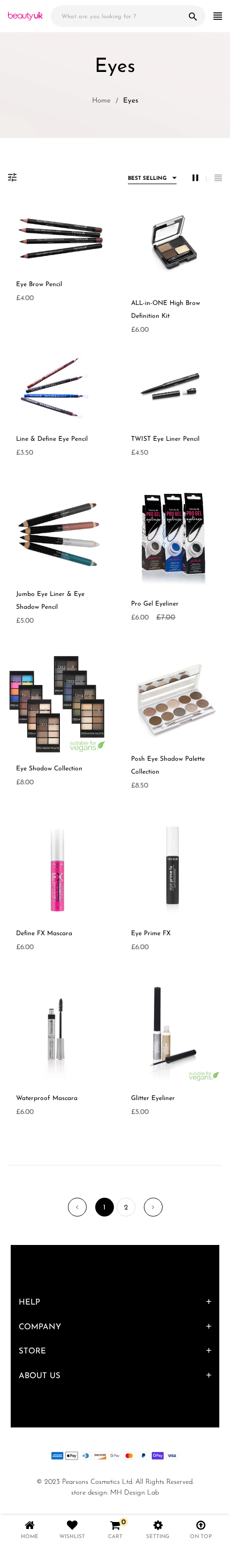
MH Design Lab (134, 1492)
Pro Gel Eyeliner (155, 604)
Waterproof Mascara (47, 1098)
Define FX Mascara (44, 933)
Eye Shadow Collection (49, 769)
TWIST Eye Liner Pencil (165, 439)
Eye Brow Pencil (39, 284)
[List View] (218, 178)
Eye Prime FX (151, 933)
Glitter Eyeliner (153, 1098)
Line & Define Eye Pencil (52, 439)
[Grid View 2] (199, 178)
